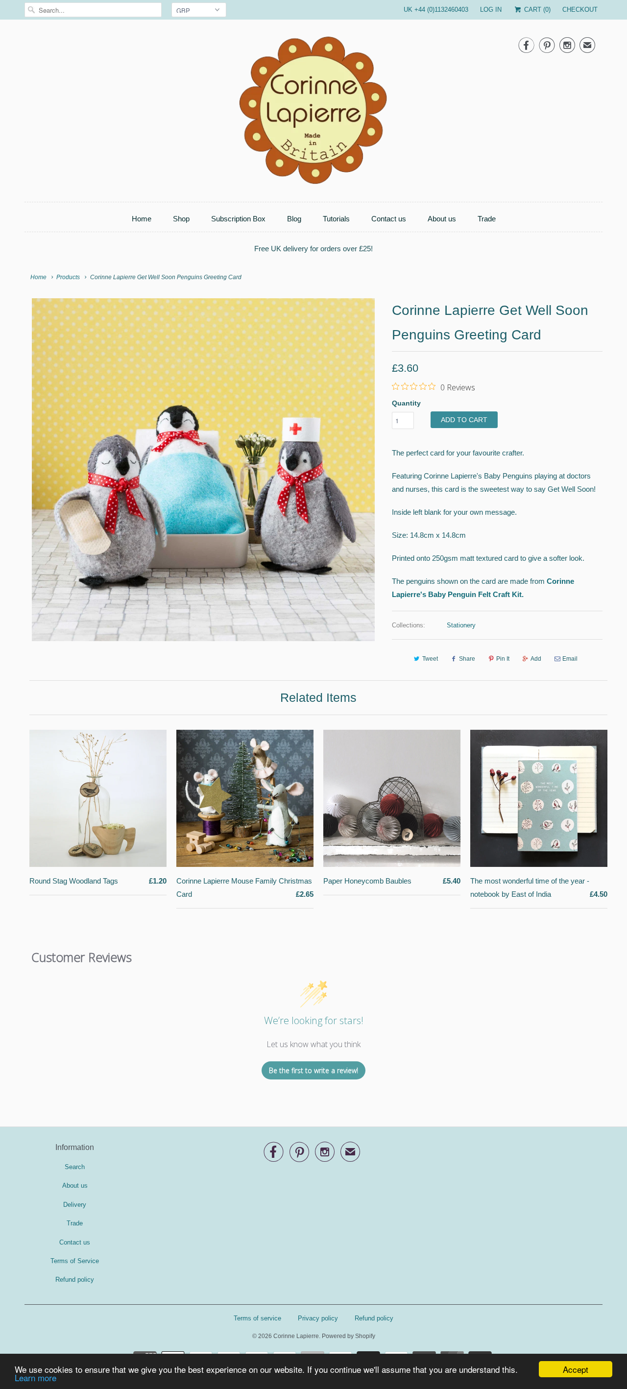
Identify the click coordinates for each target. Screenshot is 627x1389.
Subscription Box (238, 219)
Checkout (580, 9)
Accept (575, 1369)
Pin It (502, 658)
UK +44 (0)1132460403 (436, 9)
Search (75, 1167)
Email (570, 658)
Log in (491, 9)
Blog (294, 219)
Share (467, 658)
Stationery (461, 625)
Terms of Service (74, 1261)
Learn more (35, 1377)
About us (442, 219)
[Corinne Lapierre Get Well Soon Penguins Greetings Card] (203, 469)
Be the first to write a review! (313, 1070)
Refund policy (74, 1279)
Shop (181, 219)
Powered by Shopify (348, 1336)
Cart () (536, 9)
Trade (487, 219)
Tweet (430, 658)
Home (141, 219)
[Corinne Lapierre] (313, 113)
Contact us (388, 219)
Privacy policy (318, 1318)
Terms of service (257, 1318)
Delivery (74, 1204)
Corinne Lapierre (296, 1336)
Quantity (406, 403)
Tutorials (336, 219)
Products (68, 277)
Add (536, 658)
